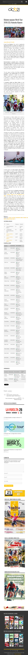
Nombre (5, 473)
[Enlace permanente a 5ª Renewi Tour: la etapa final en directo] (14, 432)
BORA (25, 217)
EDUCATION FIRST (11, 219)
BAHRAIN (18, 217)
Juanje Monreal (7, 42)
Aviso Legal (22, 652)
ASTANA (13, 217)
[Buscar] (22, 2)
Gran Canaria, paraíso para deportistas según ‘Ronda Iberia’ (13, 394)
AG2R (10, 217)
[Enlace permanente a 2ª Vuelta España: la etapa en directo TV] (14, 415)
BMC (22, 217)
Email (5, 477)
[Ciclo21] (14, 11)
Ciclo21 (12, 42)
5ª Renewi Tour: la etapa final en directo (12, 433)
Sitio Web (6, 481)
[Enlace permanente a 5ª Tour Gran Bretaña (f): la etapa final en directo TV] (14, 448)
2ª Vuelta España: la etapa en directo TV (13, 417)
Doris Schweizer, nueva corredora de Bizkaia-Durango (13, 398)
